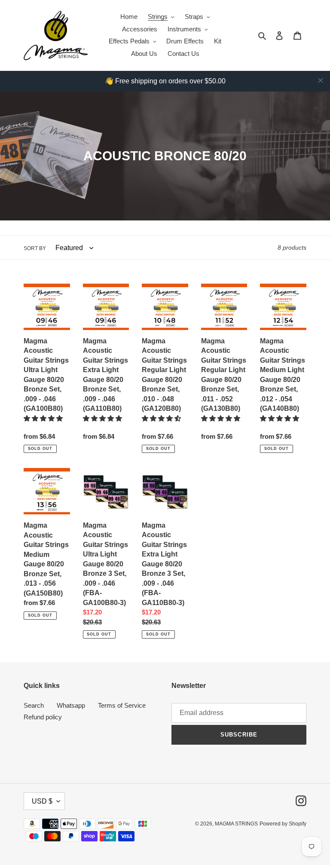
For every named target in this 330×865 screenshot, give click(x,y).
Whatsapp (71, 705)
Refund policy (43, 717)
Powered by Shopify (283, 824)
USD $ (42, 801)
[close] (320, 80)
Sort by (35, 248)
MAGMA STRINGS (236, 824)
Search (34, 705)
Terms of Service (122, 705)
